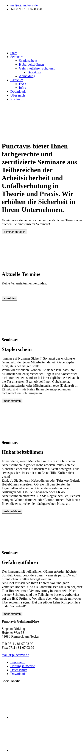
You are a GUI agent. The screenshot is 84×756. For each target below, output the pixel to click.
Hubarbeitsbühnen (31, 64)
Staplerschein (28, 60)
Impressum (17, 662)
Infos (22, 87)
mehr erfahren (12, 400)
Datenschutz (18, 670)
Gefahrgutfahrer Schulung (36, 68)
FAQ (22, 84)
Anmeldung (27, 76)
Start (13, 53)
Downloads (18, 91)
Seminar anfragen (14, 231)
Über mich (17, 95)
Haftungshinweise (22, 666)
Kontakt (15, 99)
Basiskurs (34, 72)
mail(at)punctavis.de (24, 5)
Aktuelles (16, 80)
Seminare (16, 57)
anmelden (9, 298)
